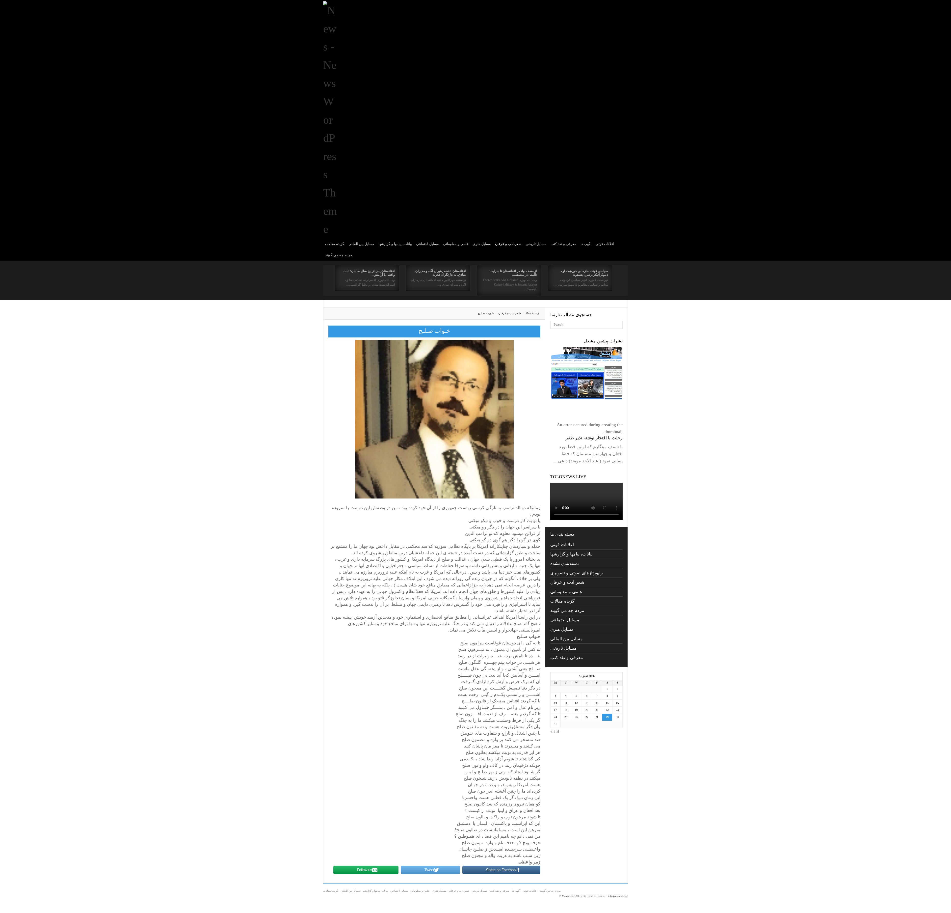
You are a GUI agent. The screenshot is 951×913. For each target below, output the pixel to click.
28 (597, 717)
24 (555, 717)
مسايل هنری (482, 244)
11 (565, 702)
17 (555, 709)
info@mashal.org (618, 895)
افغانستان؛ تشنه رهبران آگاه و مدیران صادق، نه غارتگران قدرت (440, 273)
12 (576, 702)
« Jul (554, 731)
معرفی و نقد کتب (563, 244)
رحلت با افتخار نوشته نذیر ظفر (594, 437)
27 (586, 717)
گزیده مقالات (334, 244)
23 (617, 709)
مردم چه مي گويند (338, 255)
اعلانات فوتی (605, 244)
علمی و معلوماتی (456, 244)
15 (607, 702)
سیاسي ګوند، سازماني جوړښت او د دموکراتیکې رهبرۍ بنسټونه (584, 273)
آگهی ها (586, 244)
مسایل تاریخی (536, 244)
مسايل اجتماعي (427, 244)
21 (597, 709)
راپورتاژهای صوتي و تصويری (576, 572)
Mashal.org (532, 313)
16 (617, 702)
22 (607, 709)
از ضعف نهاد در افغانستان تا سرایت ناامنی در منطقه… (513, 273)
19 (576, 709)
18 (565, 709)
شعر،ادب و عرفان (508, 244)
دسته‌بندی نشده (564, 563)
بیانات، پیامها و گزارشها (395, 244)
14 (597, 702)
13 (586, 702)
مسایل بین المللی (361, 244)
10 (555, 702)
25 (565, 717)
